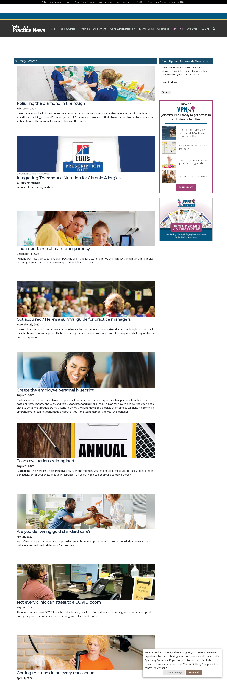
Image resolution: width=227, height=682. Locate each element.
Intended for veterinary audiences (68, 182)
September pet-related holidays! (193, 147)
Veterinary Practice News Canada (93, 2)
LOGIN (205, 28)
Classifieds (163, 28)
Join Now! (186, 187)
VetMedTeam (124, 2)
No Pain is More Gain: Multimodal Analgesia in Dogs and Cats (193, 132)
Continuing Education (122, 28)
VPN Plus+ (178, 28)
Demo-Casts (146, 28)
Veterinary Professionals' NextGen (166, 2)
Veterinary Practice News (55, 2)
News (51, 28)
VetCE (139, 2)
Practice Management (93, 28)
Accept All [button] (194, 672)
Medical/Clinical (67, 28)
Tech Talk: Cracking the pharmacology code (193, 162)
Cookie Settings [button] (174, 672)
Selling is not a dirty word (194, 176)
